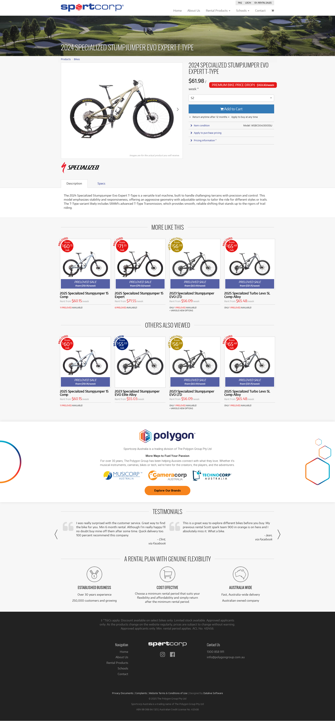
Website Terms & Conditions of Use (168, 693)
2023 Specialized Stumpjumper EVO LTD (191, 295)
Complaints (141, 693)
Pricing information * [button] (205, 140)
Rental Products (117, 663)
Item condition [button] (202, 125)
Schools (123, 668)
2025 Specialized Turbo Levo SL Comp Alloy (247, 295)
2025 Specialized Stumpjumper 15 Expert (139, 295)
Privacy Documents (122, 693)
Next (178, 109)
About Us (122, 657)
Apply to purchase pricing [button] (207, 132)
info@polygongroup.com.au (226, 657)
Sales (263, 3)
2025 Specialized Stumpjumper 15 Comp (84, 295)
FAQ (240, 3)
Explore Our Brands (167, 490)
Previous (66, 109)
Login (248, 3)
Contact (123, 674)
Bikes (77, 59)
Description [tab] (74, 183)
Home (124, 652)
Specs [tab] (101, 183)
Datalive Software (213, 693)
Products (66, 59)
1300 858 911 (215, 652)
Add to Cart (233, 109)
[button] (56, 534)
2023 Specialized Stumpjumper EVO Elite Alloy (137, 393)
